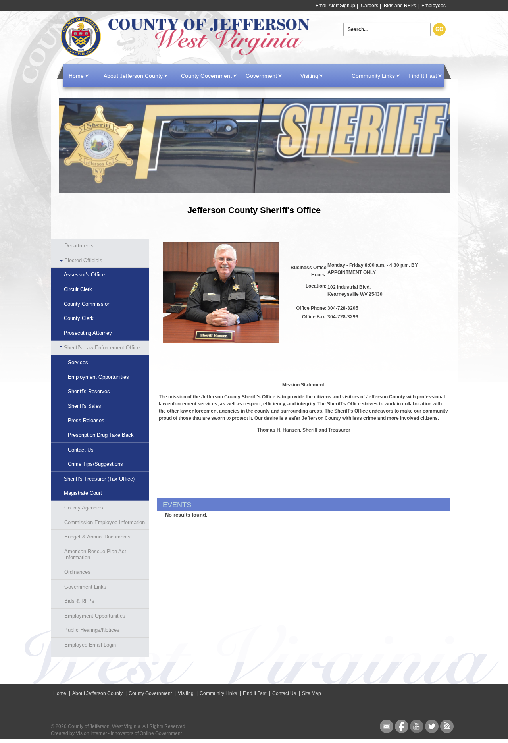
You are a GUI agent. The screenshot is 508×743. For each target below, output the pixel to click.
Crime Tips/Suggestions (95, 464)
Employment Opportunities (98, 377)
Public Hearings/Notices (91, 630)
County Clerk (79, 318)
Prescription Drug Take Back (101, 435)
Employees (433, 5)
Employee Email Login (90, 645)
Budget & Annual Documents (97, 537)
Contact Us (81, 450)
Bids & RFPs (79, 601)
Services (78, 362)
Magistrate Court (83, 493)
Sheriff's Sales (84, 406)
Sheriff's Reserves (89, 391)
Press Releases (86, 420)
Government (261, 76)
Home (187, 37)
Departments (79, 246)
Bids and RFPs (400, 5)
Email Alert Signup (335, 5)
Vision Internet (91, 733)
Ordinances (77, 572)
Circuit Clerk (78, 289)
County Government (206, 76)
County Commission (87, 304)
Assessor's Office (84, 275)
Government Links (85, 587)
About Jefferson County (133, 76)
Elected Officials (83, 260)
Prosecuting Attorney (88, 333)
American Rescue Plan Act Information (95, 554)
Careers (369, 5)
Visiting (309, 76)
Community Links (373, 76)
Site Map (311, 693)
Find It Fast (422, 76)
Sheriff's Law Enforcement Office (102, 348)
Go (439, 29)
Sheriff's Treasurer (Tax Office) (99, 479)
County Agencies (83, 508)
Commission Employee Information (104, 522)
